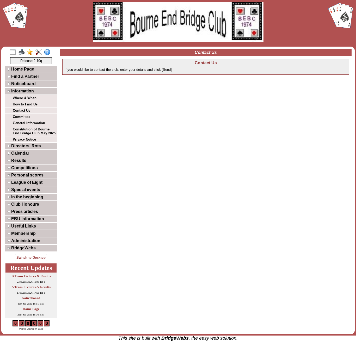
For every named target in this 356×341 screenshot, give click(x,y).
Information (22, 91)
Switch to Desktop (31, 258)
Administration (25, 240)
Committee (21, 117)
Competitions (24, 168)
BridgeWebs (23, 248)
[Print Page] (22, 52)
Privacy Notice (24, 139)
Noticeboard (23, 83)
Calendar (19, 153)
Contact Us (21, 110)
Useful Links (23, 226)
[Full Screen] (14, 52)
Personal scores (27, 175)
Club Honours (24, 204)
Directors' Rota (25, 146)
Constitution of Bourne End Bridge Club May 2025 (34, 131)
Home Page (22, 69)
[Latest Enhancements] (31, 52)
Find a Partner (24, 76)
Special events (25, 189)
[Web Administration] (39, 52)
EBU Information (27, 219)
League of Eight (26, 182)
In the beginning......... (31, 197)
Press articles (24, 211)
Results (18, 160)
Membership (23, 233)
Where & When (24, 98)
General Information (29, 123)
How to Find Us (25, 104)
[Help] (48, 52)
